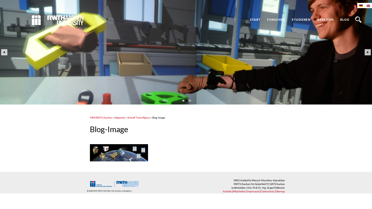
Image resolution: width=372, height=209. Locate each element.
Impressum (253, 191)
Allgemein (119, 117)
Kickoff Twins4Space (139, 117)
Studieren (301, 19)
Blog (344, 19)
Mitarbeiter (239, 191)
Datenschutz (268, 191)
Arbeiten (325, 19)
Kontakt (227, 191)
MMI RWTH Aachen (101, 117)
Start (255, 19)
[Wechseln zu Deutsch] (361, 5)
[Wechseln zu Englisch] (368, 5)
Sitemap (280, 191)
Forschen (276, 19)
